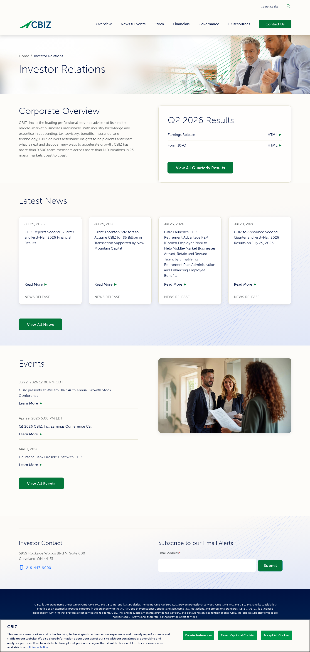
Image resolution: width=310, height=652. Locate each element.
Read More (34, 284)
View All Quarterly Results (196, 167)
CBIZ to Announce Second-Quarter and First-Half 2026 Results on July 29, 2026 (256, 237)
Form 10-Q (177, 145)
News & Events (133, 24)
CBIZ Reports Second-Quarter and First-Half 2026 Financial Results (49, 237)
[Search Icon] (288, 6)
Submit (270, 565)
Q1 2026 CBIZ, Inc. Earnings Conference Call (55, 426)
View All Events (37, 483)
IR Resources (239, 24)
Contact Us (272, 24)
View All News (36, 324)
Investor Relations (48, 56)
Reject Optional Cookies (238, 635)
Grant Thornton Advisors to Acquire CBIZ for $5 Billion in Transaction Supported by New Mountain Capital (119, 240)
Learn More (28, 403)
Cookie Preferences (198, 635)
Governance (209, 24)
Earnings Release (181, 135)
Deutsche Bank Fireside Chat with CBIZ (51, 457)
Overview (104, 24)
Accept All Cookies (276, 635)
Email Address (176, 553)
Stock (159, 24)
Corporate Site (269, 6)
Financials (181, 24)
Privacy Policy (38, 647)
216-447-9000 (35, 568)
